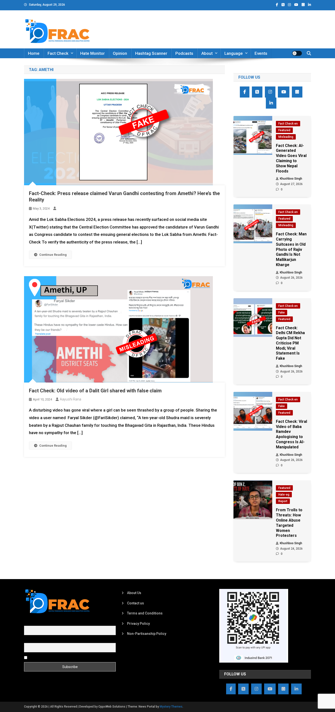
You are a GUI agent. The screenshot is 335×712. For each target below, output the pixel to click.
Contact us (135, 603)
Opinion (120, 53)
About (207, 53)
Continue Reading (53, 254)
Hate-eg (283, 494)
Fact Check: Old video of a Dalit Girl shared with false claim (95, 391)
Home (33, 53)
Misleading (285, 137)
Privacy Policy (138, 624)
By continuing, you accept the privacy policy (62, 657)
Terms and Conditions (145, 613)
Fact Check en (288, 123)
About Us (134, 593)
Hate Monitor (92, 53)
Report (282, 501)
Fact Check (58, 53)
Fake (281, 312)
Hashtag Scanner (151, 53)
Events (261, 53)
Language (233, 53)
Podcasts (184, 53)
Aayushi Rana (70, 399)
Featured (284, 130)
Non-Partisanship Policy (146, 634)
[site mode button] (297, 53)
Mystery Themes (171, 706)
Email (28, 640)
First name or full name (42, 623)
